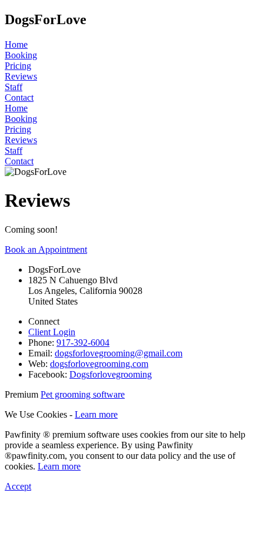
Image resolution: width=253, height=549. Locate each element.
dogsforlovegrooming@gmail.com (118, 353)
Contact (19, 97)
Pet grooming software (83, 394)
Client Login (51, 332)
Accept (18, 486)
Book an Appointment (46, 249)
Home (16, 44)
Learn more (96, 414)
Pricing (18, 66)
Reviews (21, 76)
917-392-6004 (82, 343)
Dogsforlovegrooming (110, 374)
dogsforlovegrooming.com (99, 364)
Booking (21, 55)
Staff (13, 87)
